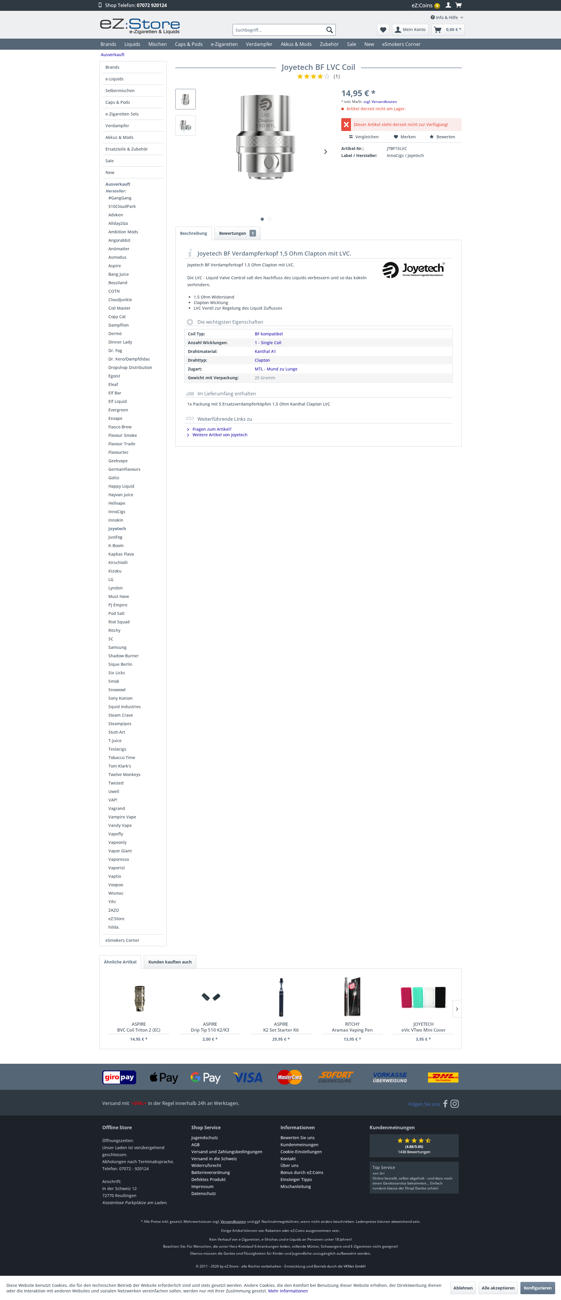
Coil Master (119, 308)
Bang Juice (118, 274)
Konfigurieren (538, 1288)
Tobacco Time (121, 757)
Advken (115, 215)
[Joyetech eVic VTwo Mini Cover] (423, 997)
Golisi (113, 477)
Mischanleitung (295, 1186)
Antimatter (118, 248)
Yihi (112, 901)
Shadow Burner (123, 655)
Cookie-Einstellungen (301, 1151)
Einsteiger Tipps (296, 1179)
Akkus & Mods (119, 137)
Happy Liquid (121, 486)
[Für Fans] (445, 1104)
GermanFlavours (124, 469)
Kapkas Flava (121, 554)
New (109, 172)
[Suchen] (329, 30)
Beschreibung (193, 233)
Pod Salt (116, 613)
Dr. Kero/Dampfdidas (129, 359)
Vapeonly (117, 842)
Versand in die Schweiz (214, 1158)
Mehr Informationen (288, 1291)
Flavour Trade (121, 443)
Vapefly (115, 834)
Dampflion (118, 325)
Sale (109, 160)
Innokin (115, 520)
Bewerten (445, 136)
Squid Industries (124, 706)
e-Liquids (114, 79)
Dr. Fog (115, 350)
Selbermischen (120, 90)
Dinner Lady (120, 342)
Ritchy (114, 630)
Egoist (114, 376)
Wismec (116, 893)
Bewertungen (236, 233)
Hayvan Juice (120, 494)
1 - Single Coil (268, 342)
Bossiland (117, 282)
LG (110, 579)
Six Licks (116, 672)
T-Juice (115, 740)
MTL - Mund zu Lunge (276, 369)
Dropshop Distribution (130, 367)
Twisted (116, 783)
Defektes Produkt (208, 1179)
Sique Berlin (120, 664)
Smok (113, 681)
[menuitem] (426, 5)
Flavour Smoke (122, 435)
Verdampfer (117, 125)
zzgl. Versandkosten (380, 101)
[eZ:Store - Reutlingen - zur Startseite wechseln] (140, 26)
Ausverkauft (117, 184)
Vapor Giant (120, 851)
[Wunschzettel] (383, 30)
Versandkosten (233, 1221)
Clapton (262, 360)
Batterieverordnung (210, 1172)
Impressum (202, 1186)
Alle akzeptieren (498, 1288)
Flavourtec (118, 452)
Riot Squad (119, 622)
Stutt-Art (116, 732)
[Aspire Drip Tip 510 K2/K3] (209, 997)
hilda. (114, 927)
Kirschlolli (118, 562)
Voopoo (115, 884)
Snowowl (117, 689)
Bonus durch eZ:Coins (301, 1172)
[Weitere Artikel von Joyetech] (413, 276)
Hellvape (116, 503)
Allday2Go (118, 223)
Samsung (117, 647)
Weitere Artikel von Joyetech (219, 434)
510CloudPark (122, 206)
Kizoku (115, 571)
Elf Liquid (117, 401)
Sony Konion (120, 698)
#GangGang (119, 198)
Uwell (113, 791)
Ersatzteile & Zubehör (126, 149)
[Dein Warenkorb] (458, 5)
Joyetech (117, 528)
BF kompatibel (269, 334)
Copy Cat (117, 316)
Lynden (115, 588)
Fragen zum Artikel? (211, 429)
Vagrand (116, 808)
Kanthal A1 (265, 351)
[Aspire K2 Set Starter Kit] (280, 997)
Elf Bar (114, 393)
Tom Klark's (119, 766)
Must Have (118, 596)
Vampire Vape (122, 817)
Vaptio (114, 876)
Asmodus (117, 257)
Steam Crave (120, 715)
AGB (195, 1144)
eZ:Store (116, 918)
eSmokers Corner (122, 940)
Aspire (114, 265)
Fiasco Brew (119, 427)
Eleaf (113, 384)
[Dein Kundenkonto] (448, 5)
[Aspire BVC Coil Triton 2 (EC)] (138, 997)
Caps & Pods (117, 102)
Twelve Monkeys (124, 774)
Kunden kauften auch (170, 962)
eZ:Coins (425, 5)
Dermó (115, 333)
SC (110, 639)
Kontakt (288, 1158)
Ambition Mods (123, 232)
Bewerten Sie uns (297, 1137)
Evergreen (118, 410)
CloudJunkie (120, 299)
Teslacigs (117, 749)
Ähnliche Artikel (120, 962)
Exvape (115, 418)
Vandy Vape (120, 825)
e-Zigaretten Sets (122, 114)
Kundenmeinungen (299, 1144)
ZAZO (113, 910)
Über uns (289, 1165)
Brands (112, 67)
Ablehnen (463, 1288)
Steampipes (119, 723)
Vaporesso (118, 859)
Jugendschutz (204, 1137)
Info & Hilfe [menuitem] (447, 17)
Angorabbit (119, 240)
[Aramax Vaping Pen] (352, 997)
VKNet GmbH (355, 1266)
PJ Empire (117, 605)
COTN (114, 291)
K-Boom (116, 545)
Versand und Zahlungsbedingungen (226, 1151)
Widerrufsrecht (206, 1165)
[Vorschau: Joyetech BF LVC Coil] (185, 99)
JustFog (115, 537)
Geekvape (118, 460)
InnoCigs (116, 511)
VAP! (112, 800)
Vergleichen (366, 136)
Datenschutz (203, 1193)
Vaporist (116, 867)
